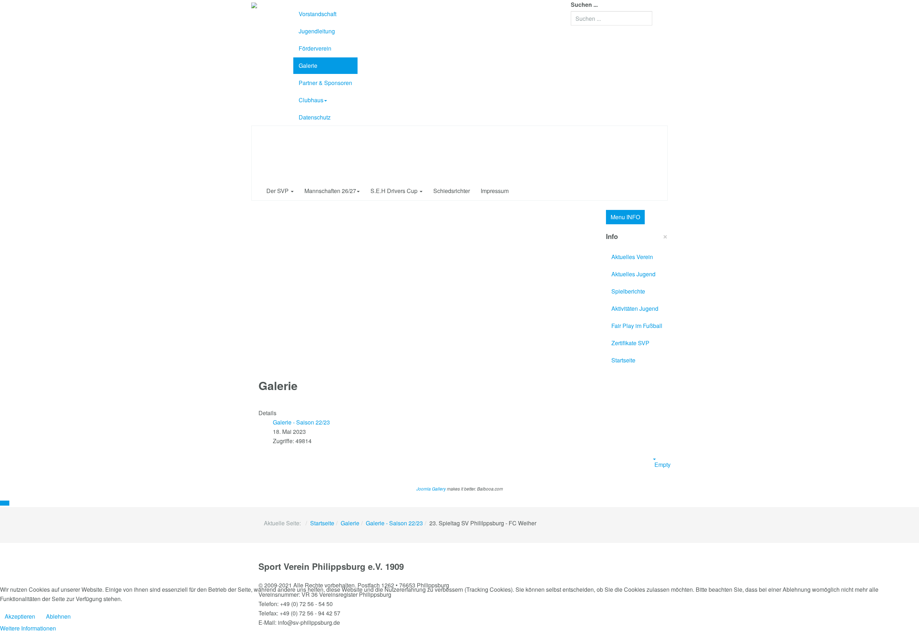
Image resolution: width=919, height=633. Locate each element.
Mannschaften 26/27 (330, 191)
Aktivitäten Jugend (634, 308)
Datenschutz (315, 117)
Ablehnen (58, 616)
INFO (625, 217)
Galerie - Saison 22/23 (394, 523)
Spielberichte (628, 291)
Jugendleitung (317, 31)
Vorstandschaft (317, 14)
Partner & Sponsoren (325, 83)
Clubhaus (311, 100)
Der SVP (278, 191)
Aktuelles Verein (632, 257)
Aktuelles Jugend (633, 274)
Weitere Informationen (28, 628)
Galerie (308, 65)
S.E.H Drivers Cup (394, 191)
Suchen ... (584, 4)
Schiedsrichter (451, 191)
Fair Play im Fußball (636, 326)
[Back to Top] (4, 503)
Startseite (623, 360)
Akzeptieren (20, 616)
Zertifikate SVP (630, 343)
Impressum (495, 191)
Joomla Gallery (431, 489)
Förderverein (315, 48)
